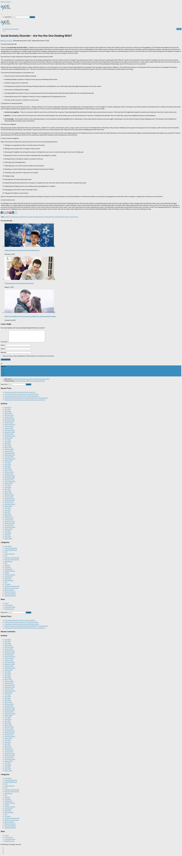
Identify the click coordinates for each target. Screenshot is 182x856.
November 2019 (10, 455)
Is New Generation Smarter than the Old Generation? (22, 250)
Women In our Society (12, 29)
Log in (7, 603)
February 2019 (9, 472)
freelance (8, 567)
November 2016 (10, 523)
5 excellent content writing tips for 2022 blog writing (22, 396)
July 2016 (8, 531)
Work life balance (10, 594)
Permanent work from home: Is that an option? (20, 392)
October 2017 (9, 502)
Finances (7, 565)
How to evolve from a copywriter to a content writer (21, 394)
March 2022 (8, 413)
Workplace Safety (10, 596)
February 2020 (9, 449)
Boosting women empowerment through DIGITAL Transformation (26, 398)
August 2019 (8, 461)
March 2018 (8, 493)
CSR (6, 556)
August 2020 (8, 438)
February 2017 (9, 518)
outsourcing (8, 577)
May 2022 (7, 409)
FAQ (6, 563)
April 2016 (8, 537)
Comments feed (10, 607)
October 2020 (9, 434)
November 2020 (10, 432)
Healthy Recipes (10, 575)
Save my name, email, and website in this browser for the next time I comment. (28, 356)
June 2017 (8, 510)
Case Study (8, 546)
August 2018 (8, 483)
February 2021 (9, 426)
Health (7, 573)
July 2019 (8, 462)
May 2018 (7, 489)
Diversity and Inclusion (12, 559)
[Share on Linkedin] (13, 212)
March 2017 (8, 516)
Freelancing (8, 569)
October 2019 (9, 457)
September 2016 (10, 527)
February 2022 (9, 415)
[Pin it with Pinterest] (10, 212)
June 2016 (8, 533)
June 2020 (8, 441)
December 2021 (10, 419)
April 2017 (8, 514)
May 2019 (7, 466)
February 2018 (9, 495)
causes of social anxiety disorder (14, 217)
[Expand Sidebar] (1, 363)
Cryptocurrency (10, 554)
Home (178, 29)
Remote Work (9, 580)
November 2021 (10, 421)
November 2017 (10, 500)
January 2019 (9, 474)
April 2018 (8, 491)
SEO (6, 582)
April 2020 (8, 445)
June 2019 (8, 464)
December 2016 (10, 521)
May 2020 (7, 443)
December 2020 (10, 430)
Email (3, 349)
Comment (4, 342)
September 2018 (10, 481)
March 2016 (8, 538)
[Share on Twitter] (5, 212)
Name (3, 345)
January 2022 (9, 417)
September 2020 (10, 436)
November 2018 (10, 478)
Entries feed (8, 605)
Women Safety (9, 590)
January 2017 (9, 519)
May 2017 (7, 512)
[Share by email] (16, 212)
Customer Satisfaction (12, 558)
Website (3, 352)
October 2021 (9, 422)
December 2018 (10, 476)
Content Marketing (11, 548)
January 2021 (9, 428)
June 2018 (8, 487)
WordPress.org (9, 609)
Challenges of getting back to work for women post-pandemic (25, 400)
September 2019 (10, 459)
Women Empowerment (12, 586)
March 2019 (8, 470)
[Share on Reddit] (7, 212)
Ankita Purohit (7, 41)
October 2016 (9, 525)
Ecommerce (8, 561)
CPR (6, 552)
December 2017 (10, 499)
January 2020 (9, 451)
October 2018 (9, 480)
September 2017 (10, 504)
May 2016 (7, 535)
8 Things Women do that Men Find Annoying (19, 283)
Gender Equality (10, 571)
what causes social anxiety (69, 217)
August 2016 (8, 529)
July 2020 (8, 440)
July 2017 (8, 508)
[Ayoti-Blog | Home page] (6, 10)
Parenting (8, 578)
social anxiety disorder (32, 217)
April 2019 (8, 468)
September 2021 (10, 424)
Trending (7, 584)
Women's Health (10, 592)
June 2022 (8, 407)
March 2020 (8, 447)
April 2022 (8, 411)
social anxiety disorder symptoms (50, 217)
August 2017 (8, 506)
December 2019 (10, 453)
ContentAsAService (11, 550)
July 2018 (8, 485)
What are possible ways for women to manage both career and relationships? (30, 316)
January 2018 (9, 497)
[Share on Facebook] (2, 212)
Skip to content (6, 2)
